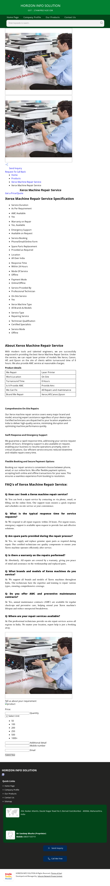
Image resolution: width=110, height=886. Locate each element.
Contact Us (70, 17)
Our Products (53, 17)
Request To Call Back (15, 171)
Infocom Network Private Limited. (50, 876)
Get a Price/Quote (14, 193)
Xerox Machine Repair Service (26, 181)
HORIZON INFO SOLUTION (40, 7)
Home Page (13, 17)
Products (16, 178)
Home (14, 174)
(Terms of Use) (56, 873)
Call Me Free (57, 858)
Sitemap (8, 801)
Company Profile (32, 17)
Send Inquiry (15, 168)
